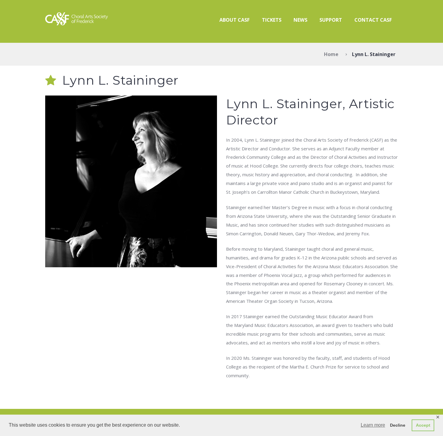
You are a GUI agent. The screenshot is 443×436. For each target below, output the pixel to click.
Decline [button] (397, 425)
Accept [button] (423, 425)
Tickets (271, 20)
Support (330, 20)
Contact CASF (373, 20)
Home (331, 54)
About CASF (234, 20)
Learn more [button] (373, 425)
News (300, 20)
